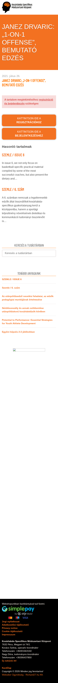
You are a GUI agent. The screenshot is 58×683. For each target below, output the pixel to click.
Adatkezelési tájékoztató (15, 624)
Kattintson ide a (29, 120)
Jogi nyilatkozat (10, 621)
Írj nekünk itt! (9, 660)
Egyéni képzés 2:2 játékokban (18, 332)
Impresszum (8, 634)
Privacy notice (10, 628)
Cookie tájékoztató (12, 631)
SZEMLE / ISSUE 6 (13, 154)
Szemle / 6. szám (13, 189)
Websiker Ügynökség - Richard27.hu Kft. (22, 674)
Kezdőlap (6, 668)
